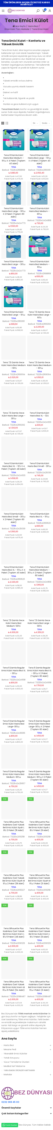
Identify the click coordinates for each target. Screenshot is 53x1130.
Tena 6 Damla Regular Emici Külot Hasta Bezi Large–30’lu (14, 724)
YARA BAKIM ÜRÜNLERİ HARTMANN (19, 1070)
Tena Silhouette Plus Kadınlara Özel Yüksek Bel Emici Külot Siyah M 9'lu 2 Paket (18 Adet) (14, 879)
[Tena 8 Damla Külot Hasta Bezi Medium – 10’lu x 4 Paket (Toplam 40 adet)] (13, 140)
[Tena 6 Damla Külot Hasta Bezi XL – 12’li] (39, 398)
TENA (13, 167)
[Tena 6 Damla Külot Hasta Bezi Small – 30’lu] (39, 448)
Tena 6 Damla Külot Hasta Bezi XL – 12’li (39, 414)
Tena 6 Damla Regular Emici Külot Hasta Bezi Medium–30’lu (14, 774)
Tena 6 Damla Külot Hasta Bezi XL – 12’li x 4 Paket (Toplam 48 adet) (14, 466)
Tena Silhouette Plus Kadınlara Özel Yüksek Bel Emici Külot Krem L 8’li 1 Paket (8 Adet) (39, 932)
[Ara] (38, 10)
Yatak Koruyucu (11, 1057)
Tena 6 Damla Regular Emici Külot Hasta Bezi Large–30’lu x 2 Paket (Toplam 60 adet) (39, 725)
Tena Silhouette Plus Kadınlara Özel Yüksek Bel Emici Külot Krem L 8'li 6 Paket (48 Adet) (13, 932)
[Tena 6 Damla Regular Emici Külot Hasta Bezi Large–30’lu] (13, 706)
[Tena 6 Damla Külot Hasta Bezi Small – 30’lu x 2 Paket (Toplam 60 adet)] (13, 499)
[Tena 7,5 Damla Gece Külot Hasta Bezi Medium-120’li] (13, 605)
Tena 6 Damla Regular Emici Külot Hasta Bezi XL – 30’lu (14, 670)
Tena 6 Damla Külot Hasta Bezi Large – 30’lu (13, 263)
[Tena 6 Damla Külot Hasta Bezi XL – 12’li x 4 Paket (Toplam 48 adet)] (13, 448)
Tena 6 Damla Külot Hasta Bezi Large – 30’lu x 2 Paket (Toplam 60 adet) (13, 212)
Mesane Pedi (10, 1049)
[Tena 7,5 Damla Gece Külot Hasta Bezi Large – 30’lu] (13, 398)
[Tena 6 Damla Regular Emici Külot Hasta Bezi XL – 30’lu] (13, 653)
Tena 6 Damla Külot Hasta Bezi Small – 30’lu (39, 465)
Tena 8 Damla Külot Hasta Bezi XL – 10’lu (39, 515)
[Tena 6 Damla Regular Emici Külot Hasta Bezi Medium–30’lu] (13, 757)
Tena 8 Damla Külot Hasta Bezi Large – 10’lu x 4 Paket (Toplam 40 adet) (39, 159)
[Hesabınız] (50, 10)
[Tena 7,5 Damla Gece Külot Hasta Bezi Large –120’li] (39, 605)
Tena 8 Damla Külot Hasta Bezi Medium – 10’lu (39, 264)
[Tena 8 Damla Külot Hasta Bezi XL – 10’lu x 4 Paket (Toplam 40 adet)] (13, 552)
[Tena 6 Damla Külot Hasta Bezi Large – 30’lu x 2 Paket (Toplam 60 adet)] (13, 194)
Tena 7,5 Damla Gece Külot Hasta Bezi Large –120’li (39, 623)
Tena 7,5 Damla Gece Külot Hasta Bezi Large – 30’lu (13, 416)
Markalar (8, 1074)
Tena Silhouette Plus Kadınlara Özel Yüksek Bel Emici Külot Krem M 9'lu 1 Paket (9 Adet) (39, 985)
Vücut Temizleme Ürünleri (16, 1062)
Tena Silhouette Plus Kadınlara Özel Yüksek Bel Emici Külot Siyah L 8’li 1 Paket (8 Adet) (39, 826)
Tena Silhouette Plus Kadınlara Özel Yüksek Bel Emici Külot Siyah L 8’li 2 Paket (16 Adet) (13, 826)
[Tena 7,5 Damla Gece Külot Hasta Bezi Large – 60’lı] (39, 297)
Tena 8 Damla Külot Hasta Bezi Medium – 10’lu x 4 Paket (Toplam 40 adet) (13, 159)
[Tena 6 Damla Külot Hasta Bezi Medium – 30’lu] (39, 194)
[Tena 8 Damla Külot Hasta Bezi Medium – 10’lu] (39, 247)
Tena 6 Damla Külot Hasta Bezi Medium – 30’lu (39, 211)
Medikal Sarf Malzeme (14, 1066)
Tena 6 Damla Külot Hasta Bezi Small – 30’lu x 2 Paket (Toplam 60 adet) (13, 518)
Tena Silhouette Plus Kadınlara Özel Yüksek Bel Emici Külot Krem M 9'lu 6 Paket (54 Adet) (14, 985)
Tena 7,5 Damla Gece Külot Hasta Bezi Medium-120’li (13, 623)
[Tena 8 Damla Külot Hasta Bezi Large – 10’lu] (13, 297)
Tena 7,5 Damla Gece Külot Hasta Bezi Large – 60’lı (39, 315)
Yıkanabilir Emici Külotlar (15, 1053)
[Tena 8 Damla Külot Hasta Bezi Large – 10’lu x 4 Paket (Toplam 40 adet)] (39, 140)
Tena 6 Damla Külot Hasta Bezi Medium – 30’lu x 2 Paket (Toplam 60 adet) (39, 571)
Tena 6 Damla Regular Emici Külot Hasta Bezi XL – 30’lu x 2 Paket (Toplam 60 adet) (39, 671)
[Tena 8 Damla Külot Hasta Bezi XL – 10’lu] (39, 499)
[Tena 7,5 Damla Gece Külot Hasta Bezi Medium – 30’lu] (39, 348)
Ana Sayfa (9, 1038)
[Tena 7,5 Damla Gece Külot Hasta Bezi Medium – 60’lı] (13, 348)
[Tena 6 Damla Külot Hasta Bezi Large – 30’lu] (13, 247)
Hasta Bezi (9, 1045)
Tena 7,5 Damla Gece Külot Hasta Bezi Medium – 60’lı (14, 365)
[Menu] (3, 10)
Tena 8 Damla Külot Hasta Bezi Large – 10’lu (13, 313)
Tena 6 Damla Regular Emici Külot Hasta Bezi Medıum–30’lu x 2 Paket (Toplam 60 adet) (39, 775)
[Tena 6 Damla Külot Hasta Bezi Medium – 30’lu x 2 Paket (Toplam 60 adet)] (39, 552)
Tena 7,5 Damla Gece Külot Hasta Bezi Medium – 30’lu (39, 365)
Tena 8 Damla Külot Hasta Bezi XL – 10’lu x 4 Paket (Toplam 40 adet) (14, 570)
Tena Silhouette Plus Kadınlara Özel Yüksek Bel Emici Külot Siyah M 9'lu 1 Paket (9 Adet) (39, 879)
